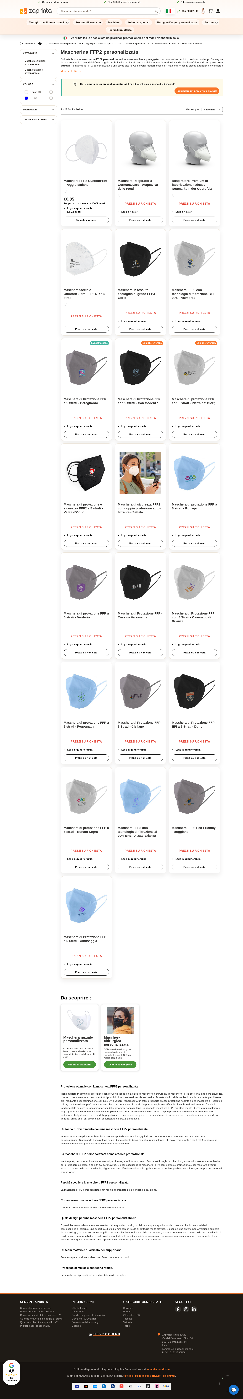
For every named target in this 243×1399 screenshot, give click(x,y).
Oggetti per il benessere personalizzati (103, 43)
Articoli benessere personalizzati (65, 43)
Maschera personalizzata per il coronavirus (147, 43)
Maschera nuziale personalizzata (34, 71)
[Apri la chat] (234, 1390)
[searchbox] (106, 11)
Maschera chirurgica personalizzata (35, 62)
